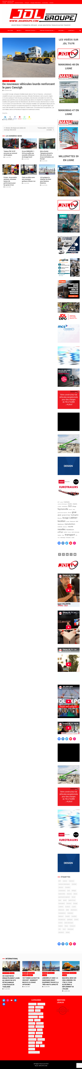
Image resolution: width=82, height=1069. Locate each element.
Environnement (33, 1016)
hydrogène (74, 515)
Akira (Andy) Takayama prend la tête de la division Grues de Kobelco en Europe (47, 155)
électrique (62, 537)
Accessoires (32, 1004)
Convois (31, 1010)
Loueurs (31, 1036)
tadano (59, 535)
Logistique (39, 1033)
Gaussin (70, 509)
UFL (76, 535)
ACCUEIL (10, 30)
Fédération (40, 1023)
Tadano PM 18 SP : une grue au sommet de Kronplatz (10, 153)
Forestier (37, 1020)
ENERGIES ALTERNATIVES (36, 1013)
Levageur (30, 975)
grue (74, 512)
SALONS (61, 30)
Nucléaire (31, 1042)
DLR (70, 506)
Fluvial (31, 1020)
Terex (63, 535)
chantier (70, 504)
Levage (4, 2)
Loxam (67, 521)
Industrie (31, 1026)
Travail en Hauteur (19, 2)
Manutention (10, 2)
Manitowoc (61, 524)
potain (65, 532)
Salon (42, 1045)
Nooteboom (11, 119)
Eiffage (74, 506)
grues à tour (66, 515)
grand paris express (62, 512)
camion (61, 502)
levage (65, 518)
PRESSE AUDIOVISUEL (47, 30)
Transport (27, 2)
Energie (38, 1010)
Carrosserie (41, 1004)
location (61, 521)
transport (70, 534)
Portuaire (31, 1045)
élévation (68, 537)
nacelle (70, 527)
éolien (73, 537)
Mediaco (65, 526)
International (6, 973)
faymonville (63, 509)
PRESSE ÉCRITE (30, 30)
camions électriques (62, 504)
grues (59, 515)
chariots (75, 504)
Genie (74, 509)
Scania (69, 532)
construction (64, 506)
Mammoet (72, 521)
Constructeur (45, 2)
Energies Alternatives (36, 2)
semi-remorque (75, 532)
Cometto (59, 506)
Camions (67, 502)
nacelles (62, 529)
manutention (70, 524)
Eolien (41, 1016)
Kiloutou (60, 518)
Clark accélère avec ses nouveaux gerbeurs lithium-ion (28, 179)
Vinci (59, 537)
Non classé (41, 1039)
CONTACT (71, 30)
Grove (69, 512)
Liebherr (73, 517)
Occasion (39, 1042)
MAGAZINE (38, 1036)
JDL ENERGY (32, 1029)
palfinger (60, 532)
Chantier (51, 2)
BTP (58, 502)
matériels (60, 526)
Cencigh (5, 119)
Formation (32, 1023)
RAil (37, 1045)
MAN (77, 521)
